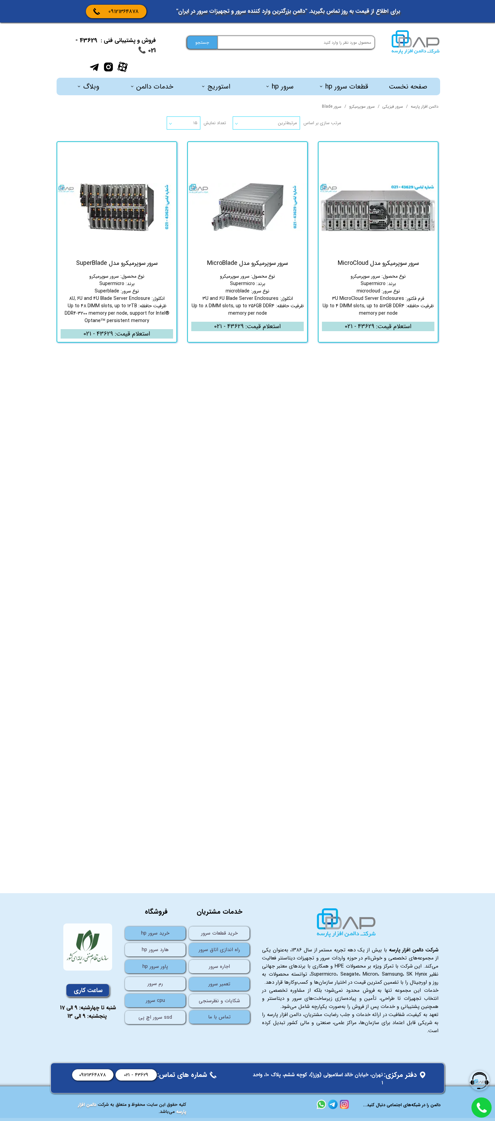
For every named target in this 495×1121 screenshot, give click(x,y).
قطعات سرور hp (346, 86)
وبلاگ (91, 86)
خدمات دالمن (154, 86)
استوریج (218, 86)
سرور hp (283, 86)
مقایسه (420, 152)
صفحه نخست (408, 86)
